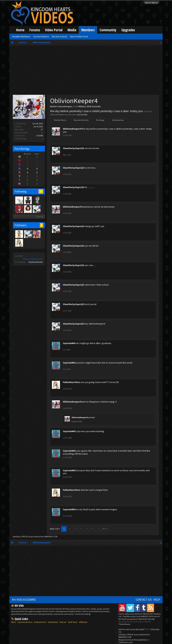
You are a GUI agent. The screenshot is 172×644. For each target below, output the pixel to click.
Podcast (62, 622)
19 (40, 191)
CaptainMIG (69, 343)
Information (118, 120)
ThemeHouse (124, 624)
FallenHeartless (71, 382)
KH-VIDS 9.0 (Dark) (24, 599)
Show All (39, 216)
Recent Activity (81, 120)
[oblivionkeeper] (36, 200)
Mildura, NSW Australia (33, 259)
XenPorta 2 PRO (19, 536)
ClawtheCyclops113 (73, 148)
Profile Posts (60, 120)
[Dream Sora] (19, 234)
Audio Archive (40, 622)
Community (108, 29)
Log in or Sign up (151, 2)
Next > (105, 529)
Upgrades (128, 29)
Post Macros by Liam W (141, 616)
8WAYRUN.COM (51, 536)
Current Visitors (41, 36)
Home (20, 29)
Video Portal (53, 29)
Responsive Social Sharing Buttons (132, 639)
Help (156, 599)
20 (42, 132)
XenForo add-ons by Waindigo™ (131, 629)
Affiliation (83, 622)
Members (88, 29)
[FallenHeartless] (19, 243)
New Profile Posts (79, 36)
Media (72, 29)
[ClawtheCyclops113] (36, 209)
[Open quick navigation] (161, 42)
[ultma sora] (28, 200)
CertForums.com (125, 642)
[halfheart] (36, 234)
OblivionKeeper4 (72, 128)
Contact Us (144, 599)
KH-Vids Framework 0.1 (136, 619)
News (13, 622)
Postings (100, 120)
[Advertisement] (86, 70)
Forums (34, 29)
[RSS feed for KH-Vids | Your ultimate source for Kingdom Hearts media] (150, 608)
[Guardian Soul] (28, 209)
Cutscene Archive (24, 622)
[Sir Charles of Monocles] (19, 200)
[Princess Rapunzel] (19, 209)
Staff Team (72, 622)
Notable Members (21, 36)
